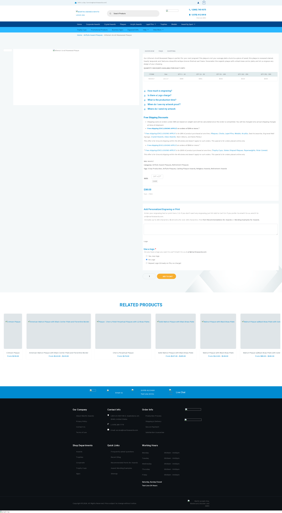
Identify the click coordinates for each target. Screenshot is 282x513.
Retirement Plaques (180, 165)
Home (79, 24)
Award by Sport (187, 24)
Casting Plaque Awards (186, 169)
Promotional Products (99, 30)
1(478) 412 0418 (148, 390)
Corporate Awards (93, 24)
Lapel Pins (150, 24)
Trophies (163, 24)
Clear (155, 181)
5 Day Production (155, 169)
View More (157, 30)
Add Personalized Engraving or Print (202, 214)
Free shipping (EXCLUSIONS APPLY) (162, 128)
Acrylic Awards (136, 24)
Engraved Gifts (133, 30)
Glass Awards (170, 137)
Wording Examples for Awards (246, 220)
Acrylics (244, 134)
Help (145, 30)
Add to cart (168, 276)
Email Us (119, 393)
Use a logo (175, 250)
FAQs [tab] (161, 51)
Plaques (123, 24)
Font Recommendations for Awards (217, 220)
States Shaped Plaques (233, 150)
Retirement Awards (219, 169)
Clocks (221, 134)
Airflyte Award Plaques (93, 35)
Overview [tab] (149, 51)
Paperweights (249, 150)
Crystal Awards (110, 24)
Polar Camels (261, 150)
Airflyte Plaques (169, 169)
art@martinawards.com (197, 252)
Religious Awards (203, 169)
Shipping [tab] (171, 51)
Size (146, 178)
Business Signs (117, 30)
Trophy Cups (82, 30)
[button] (211, 91)
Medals (174, 24)
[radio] (157, 176)
